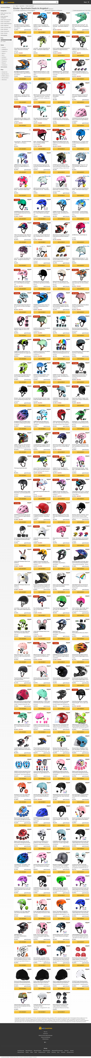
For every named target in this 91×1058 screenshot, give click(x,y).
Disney (4, 63)
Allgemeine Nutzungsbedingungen (45, 1035)
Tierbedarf (63, 1052)
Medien (27, 1052)
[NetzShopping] (7, 2)
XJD (3, 55)
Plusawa (4, 61)
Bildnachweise (45, 1039)
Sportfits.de (5, 73)
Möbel (31, 1052)
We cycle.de (5, 77)
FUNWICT (4, 51)
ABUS (4, 53)
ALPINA (4, 57)
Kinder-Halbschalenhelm (6, 23)
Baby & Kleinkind (29, 1050)
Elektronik (66, 1050)
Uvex (4, 47)
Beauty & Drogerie (46, 1050)
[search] (56, 2)
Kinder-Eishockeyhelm (6, 19)
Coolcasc (4, 64)
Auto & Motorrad (21, 1050)
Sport (17, 6)
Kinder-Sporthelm (30, 6)
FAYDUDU (4, 59)
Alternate (4, 79)
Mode (35, 1052)
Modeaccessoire (41, 1052)
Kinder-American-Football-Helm (6, 13)
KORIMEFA (5, 49)
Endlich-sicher (5, 75)
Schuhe (48, 1052)
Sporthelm (22, 6)
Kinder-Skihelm (4, 33)
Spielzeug (54, 1052)
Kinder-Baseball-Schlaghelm (4, 17)
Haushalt (72, 1050)
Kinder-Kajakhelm (5, 25)
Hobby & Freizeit (20, 1052)
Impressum (45, 1033)
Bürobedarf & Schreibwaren (57, 1050)
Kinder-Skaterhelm (5, 31)
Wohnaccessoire (70, 1052)
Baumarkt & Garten (37, 1050)
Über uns (45, 1031)
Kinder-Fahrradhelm (5, 21)
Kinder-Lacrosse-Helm (6, 27)
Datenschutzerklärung (45, 1037)
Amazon (4, 72)
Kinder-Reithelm (4, 29)
